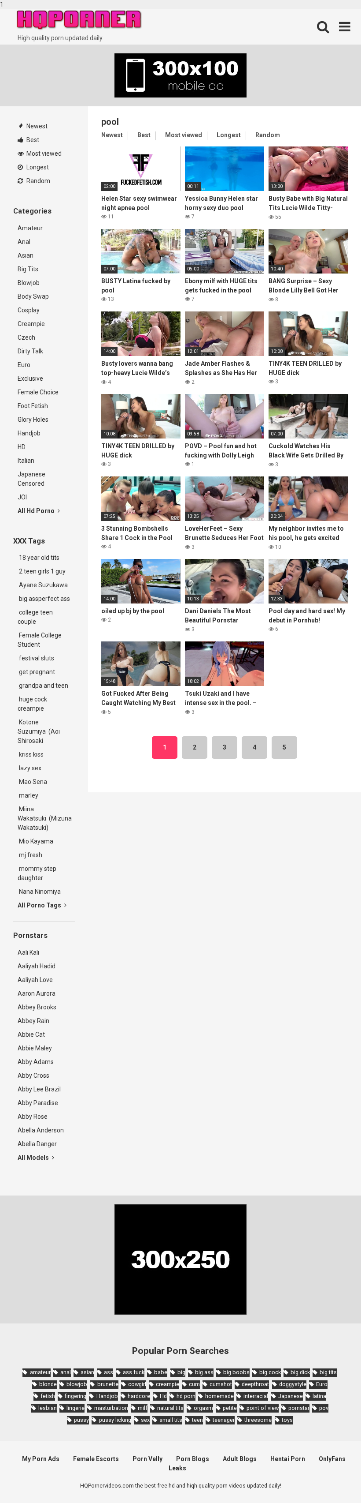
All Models (34, 1157)
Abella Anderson (41, 1130)
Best (32, 139)
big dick (300, 1372)
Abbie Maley (35, 1048)
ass (108, 1372)
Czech (26, 337)
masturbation (111, 1408)
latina (319, 1396)
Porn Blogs (192, 1458)
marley (28, 795)
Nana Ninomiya (40, 891)
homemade (219, 1396)
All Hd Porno (37, 510)
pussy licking (115, 1420)
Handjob (29, 433)
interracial (255, 1396)
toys (287, 1420)
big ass (204, 1372)
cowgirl (137, 1384)
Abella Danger (37, 1143)
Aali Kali (28, 952)
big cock (270, 1372)
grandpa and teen (43, 685)
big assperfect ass (44, 598)
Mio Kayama (37, 841)
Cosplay (29, 310)
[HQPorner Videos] (79, 20)
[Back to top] (331, 1477)
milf (142, 1408)
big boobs (236, 1372)
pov (323, 1408)
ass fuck (133, 1372)
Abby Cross (33, 1075)
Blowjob (29, 282)
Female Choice (38, 392)
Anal (24, 241)
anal (65, 1372)
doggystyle (292, 1384)
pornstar (298, 1408)
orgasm (203, 1408)
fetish (48, 1396)
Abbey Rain (33, 1020)
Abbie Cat (31, 1034)
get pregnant (36, 671)
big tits (328, 1372)
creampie (167, 1384)
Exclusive (30, 378)
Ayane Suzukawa (43, 584)
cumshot (221, 1384)
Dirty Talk (30, 351)
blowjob (76, 1384)
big (181, 1372)
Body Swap (33, 296)
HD (22, 446)
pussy (81, 1420)
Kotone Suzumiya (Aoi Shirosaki (39, 731)
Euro (24, 364)
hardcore (139, 1396)
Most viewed (43, 153)
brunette (107, 1384)
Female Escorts (96, 1458)
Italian (26, 460)
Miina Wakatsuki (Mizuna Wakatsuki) (45, 818)
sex (145, 1420)
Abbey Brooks (37, 1007)
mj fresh (30, 854)
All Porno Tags (40, 905)
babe (160, 1372)
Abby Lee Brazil (39, 1089)
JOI (22, 497)
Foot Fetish (33, 405)
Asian (25, 255)
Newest (36, 126)
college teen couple (35, 617)
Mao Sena (34, 781)
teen (197, 1420)
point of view (263, 1408)
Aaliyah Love (35, 979)
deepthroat (255, 1384)
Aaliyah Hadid (36, 966)
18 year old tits (38, 557)
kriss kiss (31, 754)
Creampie (31, 323)
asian (87, 1372)
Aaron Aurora (36, 993)
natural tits (170, 1408)
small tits (170, 1420)
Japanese (290, 1396)
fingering (75, 1396)
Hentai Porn (287, 1458)
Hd (163, 1396)
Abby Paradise (38, 1102)
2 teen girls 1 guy (42, 571)
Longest (37, 167)
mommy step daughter (37, 873)
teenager (224, 1420)
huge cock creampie (32, 704)
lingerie (75, 1408)
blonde (48, 1384)
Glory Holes (33, 419)
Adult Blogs (240, 1458)
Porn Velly (147, 1458)
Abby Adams (36, 1061)
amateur (40, 1372)
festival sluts (36, 658)
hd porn (186, 1396)
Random (37, 180)
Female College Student (40, 640)
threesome (258, 1420)
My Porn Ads (40, 1458)
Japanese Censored (31, 479)
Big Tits (28, 269)
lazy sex (29, 768)
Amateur (30, 228)
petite (230, 1408)
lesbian (47, 1408)
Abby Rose (33, 1116)
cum (194, 1384)
